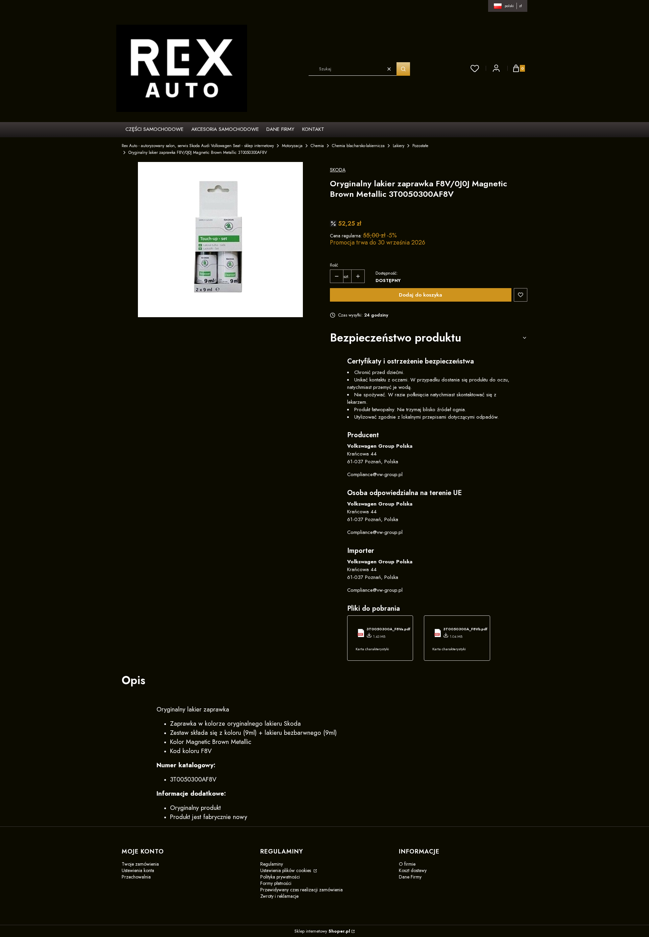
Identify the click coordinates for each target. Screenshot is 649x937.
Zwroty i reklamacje (279, 896)
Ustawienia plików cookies (286, 870)
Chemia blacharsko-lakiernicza (358, 146)
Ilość (334, 265)
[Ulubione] (475, 68)
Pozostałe (420, 146)
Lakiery (398, 146)
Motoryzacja (292, 146)
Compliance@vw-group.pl (375, 474)
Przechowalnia (136, 876)
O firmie (407, 864)
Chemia (317, 146)
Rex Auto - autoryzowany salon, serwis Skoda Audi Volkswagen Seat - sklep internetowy (198, 146)
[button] (403, 69)
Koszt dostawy (413, 870)
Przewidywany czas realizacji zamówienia (301, 889)
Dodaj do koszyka (420, 295)
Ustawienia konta (138, 870)
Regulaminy (271, 864)
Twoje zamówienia (140, 864)
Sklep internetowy (322, 931)
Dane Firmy (410, 876)
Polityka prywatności (280, 876)
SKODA (337, 169)
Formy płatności (275, 883)
